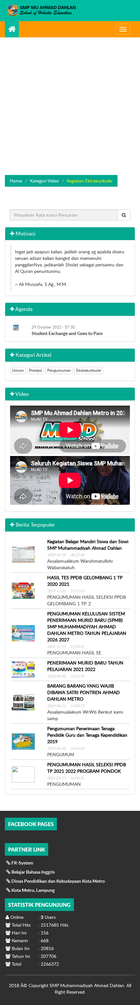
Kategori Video (44, 181)
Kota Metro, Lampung (32, 890)
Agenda (23, 309)
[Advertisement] (70, 102)
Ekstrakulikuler (88, 370)
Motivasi (24, 233)
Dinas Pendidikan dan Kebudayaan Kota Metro (57, 881)
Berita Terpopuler (34, 524)
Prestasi (35, 370)
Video (21, 393)
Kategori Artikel (32, 354)
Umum (18, 370)
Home (16, 181)
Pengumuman (59, 370)
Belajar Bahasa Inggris (32, 872)
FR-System (21, 863)
